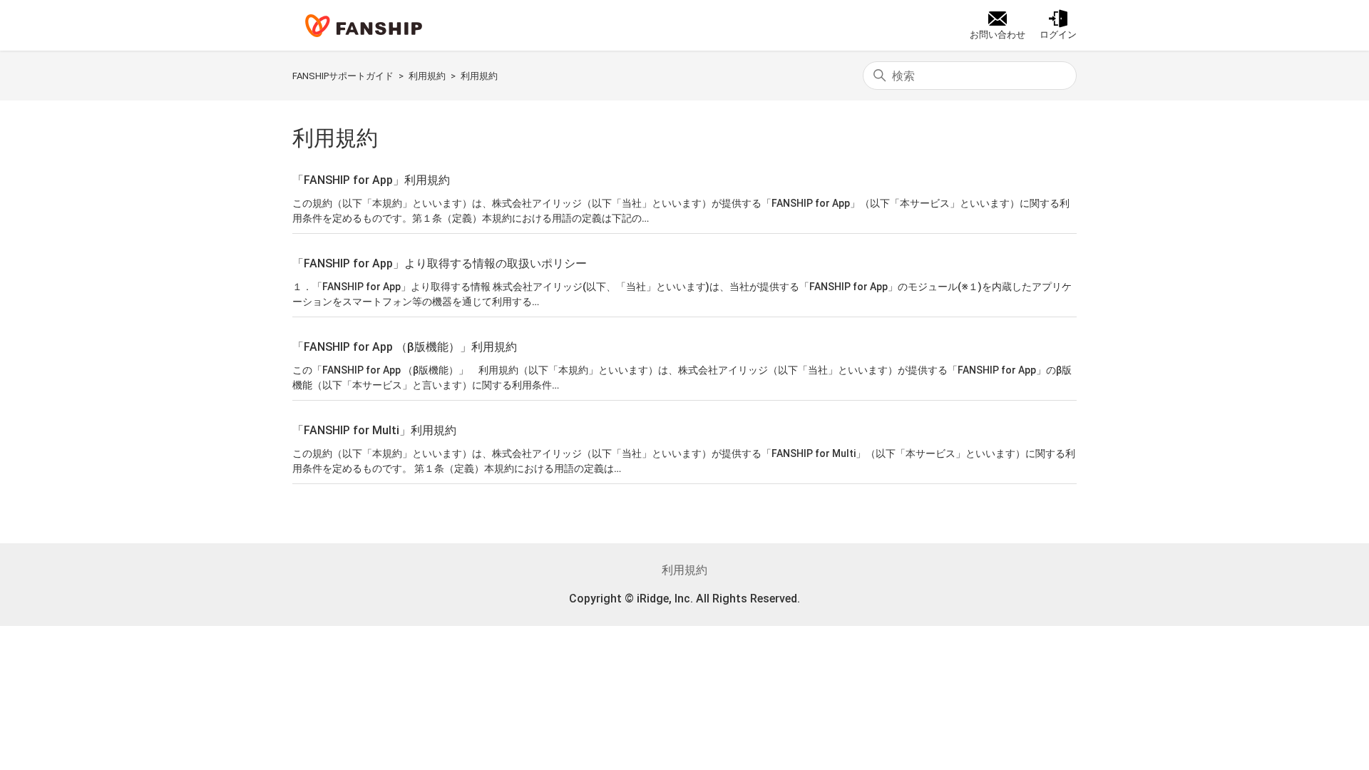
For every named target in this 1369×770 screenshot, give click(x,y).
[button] (1058, 25)
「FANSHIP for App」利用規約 (371, 180)
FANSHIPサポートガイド (343, 76)
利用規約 (427, 76)
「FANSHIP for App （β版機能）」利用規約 (404, 347)
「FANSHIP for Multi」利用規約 (374, 430)
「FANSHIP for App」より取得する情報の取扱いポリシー (439, 263)
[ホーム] (363, 25)
